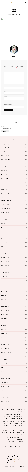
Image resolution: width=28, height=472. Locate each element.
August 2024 (5, 163)
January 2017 (5, 299)
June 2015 (4, 363)
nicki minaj (19, 434)
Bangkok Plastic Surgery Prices (14, 412)
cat (4, 421)
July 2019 (4, 216)
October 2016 (5, 310)
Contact (21, 466)
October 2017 (5, 265)
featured (13, 425)
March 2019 (4, 231)
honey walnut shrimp (9, 430)
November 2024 (5, 159)
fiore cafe (20, 425)
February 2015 (5, 378)
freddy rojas (21, 427)
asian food (14, 409)
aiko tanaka (6, 409)
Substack (13, 466)
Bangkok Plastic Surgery (18, 411)
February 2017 (5, 295)
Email (5, 91)
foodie (4, 427)
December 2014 (5, 386)
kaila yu (5, 432)
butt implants (16, 420)
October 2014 (5, 394)
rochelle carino (10, 439)
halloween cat (18, 428)
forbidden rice (12, 427)
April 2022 (4, 185)
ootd (18, 435)
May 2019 (4, 223)
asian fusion (22, 409)
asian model (6, 411)
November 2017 (5, 261)
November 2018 (5, 235)
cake (23, 420)
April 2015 (4, 371)
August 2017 (5, 272)
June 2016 (4, 322)
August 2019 (5, 212)
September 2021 (6, 200)
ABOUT (14, 465)
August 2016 (5, 314)
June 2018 (4, 242)
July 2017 (4, 276)
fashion (7, 425)
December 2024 (5, 155)
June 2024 (4, 166)
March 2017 (4, 291)
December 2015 (5, 341)
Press (20, 465)
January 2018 (5, 253)
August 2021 (5, 204)
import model (20, 430)
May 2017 (4, 284)
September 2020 (6, 208)
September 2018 (6, 238)
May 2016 (4, 325)
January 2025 (5, 151)
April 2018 (4, 250)
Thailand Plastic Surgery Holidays (14, 444)
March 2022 (4, 189)
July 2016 (4, 318)
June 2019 (4, 219)
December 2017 (5, 257)
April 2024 (4, 174)
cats (17, 421)
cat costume (10, 421)
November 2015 (5, 344)
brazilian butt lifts (17, 418)
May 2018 (4, 246)
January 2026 (5, 148)
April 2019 (4, 227)
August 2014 (5, 397)
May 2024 (4, 170)
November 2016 (5, 306)
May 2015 (4, 367)
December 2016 (5, 303)
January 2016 (5, 337)
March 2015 (4, 375)
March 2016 (4, 333)
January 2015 (5, 382)
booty (7, 418)
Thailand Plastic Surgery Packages (14, 446)
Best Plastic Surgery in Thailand (14, 414)
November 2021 (5, 193)
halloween (9, 428)
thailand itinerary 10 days (14, 443)
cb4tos (23, 421)
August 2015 (5, 356)
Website (5, 96)
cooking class (19, 423)
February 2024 (5, 182)
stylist (21, 441)
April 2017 (4, 288)
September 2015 (6, 352)
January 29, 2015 (11, 14)
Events (6, 466)
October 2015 (5, 348)
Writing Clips (5, 465)
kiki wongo (12, 432)
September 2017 (6, 269)
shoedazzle (19, 439)
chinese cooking (9, 423)
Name (5, 86)
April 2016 (4, 329)
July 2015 (4, 359)
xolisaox (18, 14)
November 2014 (5, 390)
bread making (6, 420)
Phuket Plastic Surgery (14, 437)
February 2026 (5, 144)
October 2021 (5, 197)
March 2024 (4, 178)
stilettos (7, 441)
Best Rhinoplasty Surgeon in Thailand (14, 416)
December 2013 (5, 401)
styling (15, 441)
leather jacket (10, 434)
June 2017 (4, 280)
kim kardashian (21, 432)
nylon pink (11, 435)
